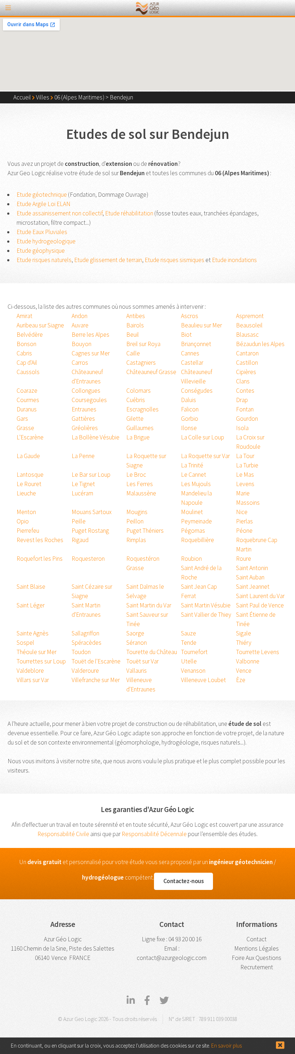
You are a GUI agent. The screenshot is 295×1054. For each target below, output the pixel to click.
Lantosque (30, 475)
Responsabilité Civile (63, 834)
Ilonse (189, 428)
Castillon (247, 363)
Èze (240, 680)
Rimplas (136, 540)
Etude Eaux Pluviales (42, 232)
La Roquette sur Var (205, 456)
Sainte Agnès (33, 633)
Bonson (26, 344)
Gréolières (85, 428)
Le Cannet (193, 475)
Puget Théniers (145, 531)
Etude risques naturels (44, 260)
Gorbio (189, 419)
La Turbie (247, 465)
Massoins (248, 503)
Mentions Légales (256, 948)
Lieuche (26, 493)
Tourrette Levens (257, 652)
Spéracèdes (86, 643)
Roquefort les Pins (40, 559)
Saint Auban (250, 577)
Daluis (188, 400)
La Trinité (192, 465)
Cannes (190, 353)
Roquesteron (88, 559)
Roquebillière (197, 540)
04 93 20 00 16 (184, 939)
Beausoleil (249, 325)
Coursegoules (89, 400)
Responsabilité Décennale (154, 834)
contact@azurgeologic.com (171, 958)
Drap (242, 400)
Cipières (246, 372)
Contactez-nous (183, 881)
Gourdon (247, 419)
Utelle (189, 661)
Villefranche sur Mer (96, 680)
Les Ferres (139, 484)
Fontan (245, 409)
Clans (243, 381)
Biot (186, 335)
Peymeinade (196, 521)
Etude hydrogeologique (46, 241)
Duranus (27, 409)
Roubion (191, 559)
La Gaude (28, 456)
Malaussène (141, 493)
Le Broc (136, 475)
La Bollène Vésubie (95, 437)
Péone (244, 531)
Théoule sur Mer (36, 652)
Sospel (25, 643)
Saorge (135, 633)
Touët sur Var (142, 661)
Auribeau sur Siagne (40, 325)
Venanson (193, 671)
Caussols (28, 372)
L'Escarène (30, 437)
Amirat (24, 316)
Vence (243, 671)
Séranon (136, 643)
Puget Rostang (90, 531)
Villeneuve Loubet (203, 680)
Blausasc (247, 335)
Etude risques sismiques (174, 260)
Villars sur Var (33, 680)
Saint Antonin (252, 568)
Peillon (135, 521)
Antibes (135, 316)
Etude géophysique (41, 251)
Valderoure (85, 671)
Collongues (86, 391)
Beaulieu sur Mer (201, 325)
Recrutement (256, 967)
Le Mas (245, 475)
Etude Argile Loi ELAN (44, 204)
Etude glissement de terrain (108, 260)
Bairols (135, 325)
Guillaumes (140, 428)
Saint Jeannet (252, 587)
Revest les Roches (40, 540)
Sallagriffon (85, 633)
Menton (26, 512)
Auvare (80, 325)
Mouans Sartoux (92, 512)
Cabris (24, 353)
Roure (243, 559)
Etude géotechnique (42, 195)
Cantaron (247, 353)
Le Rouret (29, 484)
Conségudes (197, 391)
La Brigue (138, 437)
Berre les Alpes (90, 335)
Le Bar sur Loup (91, 475)
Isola (242, 428)
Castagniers (141, 363)
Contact (256, 939)
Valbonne (247, 661)
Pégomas (193, 531)
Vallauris (136, 671)
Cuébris (135, 400)
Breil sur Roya (143, 344)
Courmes (28, 400)
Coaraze (27, 391)
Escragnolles (142, 409)
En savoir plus (226, 1045)
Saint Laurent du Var (260, 596)
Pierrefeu (28, 531)
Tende (188, 643)
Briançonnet (196, 344)
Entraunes (84, 409)
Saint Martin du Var (148, 605)
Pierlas (244, 521)
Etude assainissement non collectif (60, 213)
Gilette (135, 419)
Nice (242, 512)
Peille (79, 521)
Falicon (190, 409)
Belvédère (30, 335)
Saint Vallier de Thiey (206, 615)
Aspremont (250, 316)
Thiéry (243, 643)
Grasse (25, 428)
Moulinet (192, 512)
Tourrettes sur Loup (41, 661)
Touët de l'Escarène (96, 661)
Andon (79, 316)
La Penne (83, 456)
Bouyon (81, 344)
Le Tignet (83, 484)
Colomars (138, 391)
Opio (23, 521)
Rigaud (80, 540)
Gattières (83, 419)
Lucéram (82, 493)
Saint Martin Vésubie (206, 605)
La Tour (245, 456)
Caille (133, 353)
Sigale (243, 633)
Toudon (81, 652)
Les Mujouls (196, 484)
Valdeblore (30, 671)
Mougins (137, 512)
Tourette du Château (151, 652)
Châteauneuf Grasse (151, 372)
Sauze (188, 633)
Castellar (192, 363)
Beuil (132, 335)
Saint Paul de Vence (260, 605)
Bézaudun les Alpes (260, 344)
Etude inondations (234, 260)
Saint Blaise (31, 587)
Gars (22, 419)
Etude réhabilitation (129, 213)
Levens (245, 484)
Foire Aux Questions (256, 958)
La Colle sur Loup (202, 437)
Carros (80, 363)
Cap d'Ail (27, 363)
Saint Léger (31, 605)
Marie (243, 493)
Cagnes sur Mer (91, 353)
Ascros (189, 316)
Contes (245, 391)
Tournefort (194, 652)
